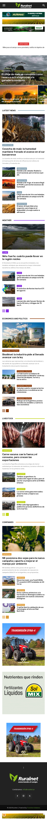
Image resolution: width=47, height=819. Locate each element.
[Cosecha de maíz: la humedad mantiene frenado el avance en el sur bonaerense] (23, 128)
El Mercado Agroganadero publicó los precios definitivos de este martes (30, 507)
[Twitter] (29, 796)
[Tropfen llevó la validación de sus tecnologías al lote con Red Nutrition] (8, 608)
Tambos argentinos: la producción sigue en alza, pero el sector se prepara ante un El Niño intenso (31, 480)
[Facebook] (17, 796)
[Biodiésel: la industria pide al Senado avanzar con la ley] (23, 335)
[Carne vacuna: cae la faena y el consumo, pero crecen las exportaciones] (23, 435)
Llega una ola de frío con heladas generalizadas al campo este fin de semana (30, 197)
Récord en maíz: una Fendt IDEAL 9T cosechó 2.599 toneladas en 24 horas (30, 582)
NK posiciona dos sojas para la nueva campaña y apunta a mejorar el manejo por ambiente (23, 561)
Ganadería (7, 450)
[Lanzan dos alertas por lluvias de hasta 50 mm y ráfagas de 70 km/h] (8, 302)
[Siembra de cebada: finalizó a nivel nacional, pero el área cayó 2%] (8, 172)
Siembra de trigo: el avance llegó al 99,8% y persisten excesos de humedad (30, 185)
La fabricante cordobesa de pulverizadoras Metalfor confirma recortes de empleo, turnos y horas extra (30, 376)
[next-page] (7, 310)
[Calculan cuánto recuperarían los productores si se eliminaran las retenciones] (8, 389)
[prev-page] (3, 310)
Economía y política (11, 351)
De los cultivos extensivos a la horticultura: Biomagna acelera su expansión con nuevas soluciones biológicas (30, 595)
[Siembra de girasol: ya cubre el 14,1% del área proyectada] (19, 94)
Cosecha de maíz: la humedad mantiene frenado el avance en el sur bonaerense (23, 151)
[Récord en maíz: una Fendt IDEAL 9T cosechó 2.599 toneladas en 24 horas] (8, 581)
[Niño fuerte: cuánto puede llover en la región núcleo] (23, 237)
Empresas (7, 554)
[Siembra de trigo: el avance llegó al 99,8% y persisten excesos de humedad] (8, 184)
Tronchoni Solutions (33, 808)
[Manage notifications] (4, 815)
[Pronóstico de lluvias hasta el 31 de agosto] (8, 289)
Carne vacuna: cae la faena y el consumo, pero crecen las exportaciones (19, 457)
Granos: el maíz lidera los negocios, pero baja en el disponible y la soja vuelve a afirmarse (28, 209)
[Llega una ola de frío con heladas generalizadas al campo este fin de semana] (8, 196)
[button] (4, 5)
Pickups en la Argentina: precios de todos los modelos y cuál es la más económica (30, 403)
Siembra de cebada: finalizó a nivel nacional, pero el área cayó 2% (30, 173)
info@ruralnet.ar (29, 789)
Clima (19, 192)
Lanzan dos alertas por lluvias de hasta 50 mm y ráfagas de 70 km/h (31, 303)
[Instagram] (23, 796)
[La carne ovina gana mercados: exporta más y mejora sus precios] (8, 492)
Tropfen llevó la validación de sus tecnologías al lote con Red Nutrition (30, 609)
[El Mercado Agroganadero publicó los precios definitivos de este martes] (8, 505)
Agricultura (6, 71)
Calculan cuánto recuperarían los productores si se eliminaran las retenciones (30, 390)
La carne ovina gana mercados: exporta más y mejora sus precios (30, 494)
